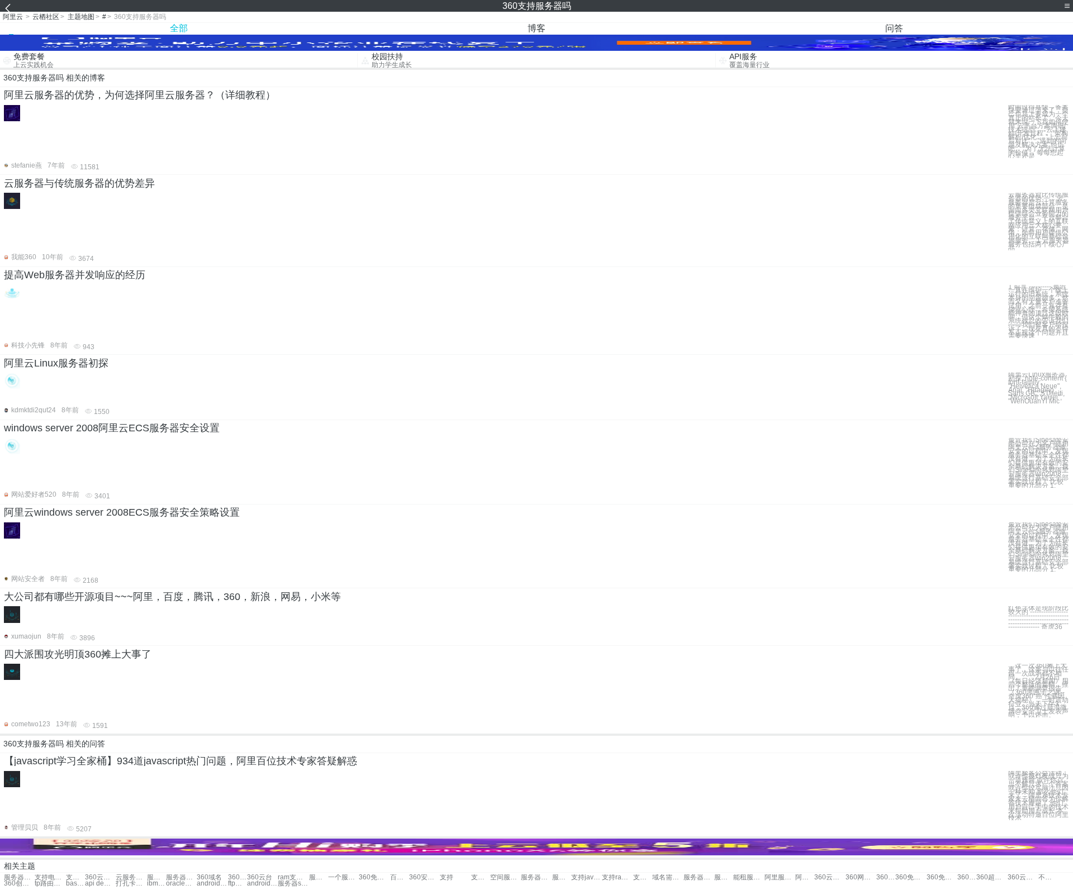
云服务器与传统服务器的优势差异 (79, 183)
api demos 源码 (100, 884)
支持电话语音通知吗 (50, 877)
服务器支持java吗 (19, 877)
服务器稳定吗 (536, 877)
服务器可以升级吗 (723, 877)
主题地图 (81, 17)
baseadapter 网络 (75, 884)
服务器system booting (293, 884)
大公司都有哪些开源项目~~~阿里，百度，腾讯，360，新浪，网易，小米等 (172, 596)
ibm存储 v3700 (156, 884)
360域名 (209, 877)
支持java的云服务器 (586, 877)
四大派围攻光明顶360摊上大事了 (77, 654)
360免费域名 (966, 877)
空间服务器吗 (505, 877)
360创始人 (19, 884)
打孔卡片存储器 (131, 884)
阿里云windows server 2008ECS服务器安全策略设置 (122, 512)
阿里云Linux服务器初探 (56, 363)
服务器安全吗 (561, 877)
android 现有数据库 (262, 884)
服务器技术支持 (181, 877)
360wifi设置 (885, 877)
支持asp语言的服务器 (480, 877)
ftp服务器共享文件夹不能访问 (237, 884)
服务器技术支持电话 (318, 877)
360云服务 (100, 877)
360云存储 (829, 877)
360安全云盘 (424, 877)
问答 (894, 28)
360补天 (237, 877)
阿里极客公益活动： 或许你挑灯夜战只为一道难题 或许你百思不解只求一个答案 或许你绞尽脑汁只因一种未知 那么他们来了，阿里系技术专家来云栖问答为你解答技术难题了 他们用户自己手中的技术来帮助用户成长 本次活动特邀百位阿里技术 (1038, 796)
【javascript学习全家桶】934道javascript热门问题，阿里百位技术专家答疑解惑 (180, 761)
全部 (179, 28)
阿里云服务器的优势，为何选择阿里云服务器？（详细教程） (140, 95)
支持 (446, 877)
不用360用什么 (1047, 877)
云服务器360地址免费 (131, 877)
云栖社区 (45, 17)
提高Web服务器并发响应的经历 (74, 274)
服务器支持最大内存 (156, 877)
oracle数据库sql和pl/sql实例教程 (181, 884)
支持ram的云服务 (617, 877)
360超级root (991, 877)
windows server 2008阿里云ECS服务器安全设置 (112, 428)
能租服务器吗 (748, 877)
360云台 (259, 877)
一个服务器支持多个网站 (343, 877)
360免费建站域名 (910, 877)
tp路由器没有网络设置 (50, 884)
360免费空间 (942, 877)
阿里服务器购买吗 (780, 877)
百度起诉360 (399, 877)
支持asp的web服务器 (642, 877)
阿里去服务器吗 (804, 877)
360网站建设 (861, 877)
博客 (536, 28)
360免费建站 (374, 877)
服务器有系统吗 (698, 877)
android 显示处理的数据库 (212, 884)
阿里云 (13, 17)
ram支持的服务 (293, 877)
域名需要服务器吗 (667, 877)
